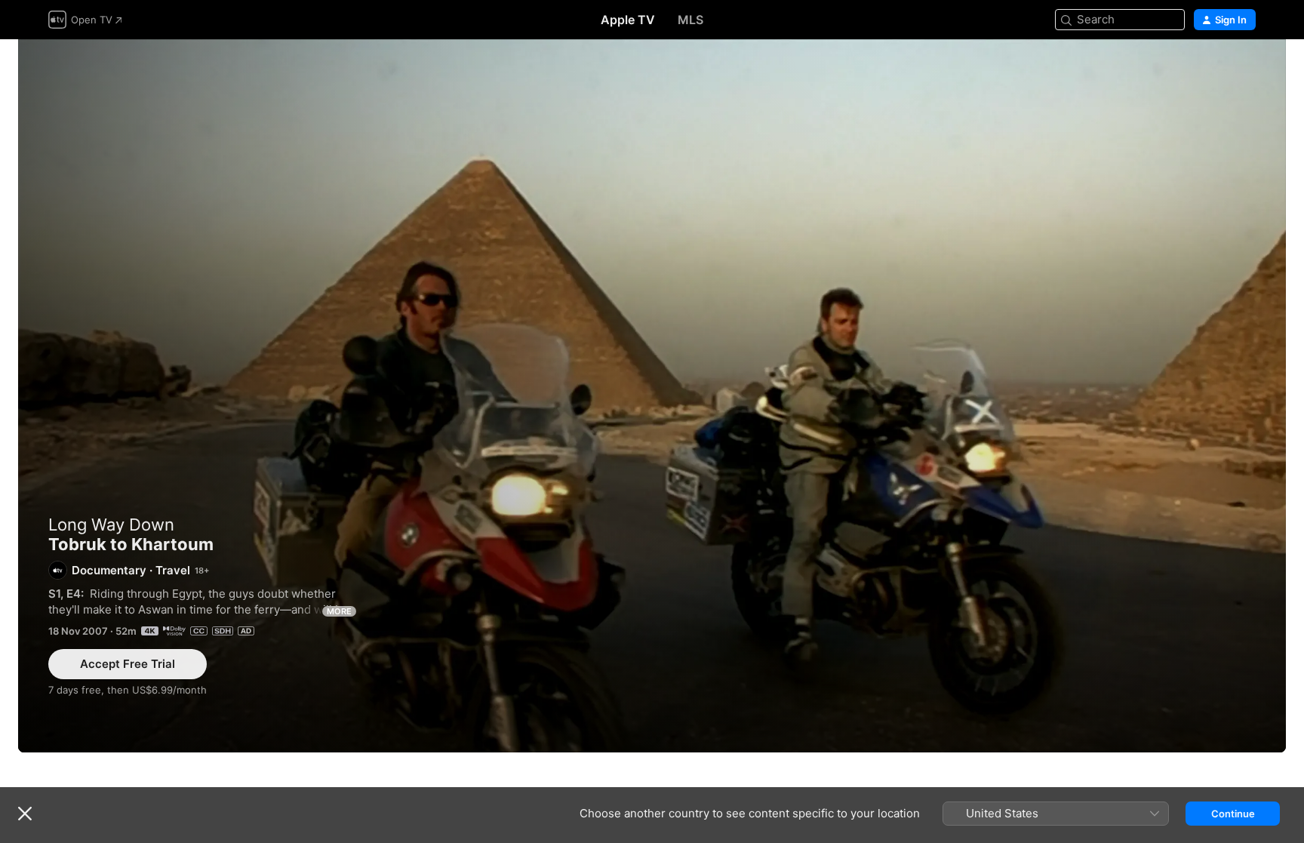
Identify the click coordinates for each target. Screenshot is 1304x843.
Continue (1233, 814)
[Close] (25, 813)
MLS (690, 19)
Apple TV (628, 19)
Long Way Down (111, 524)
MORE (339, 611)
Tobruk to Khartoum (652, 395)
